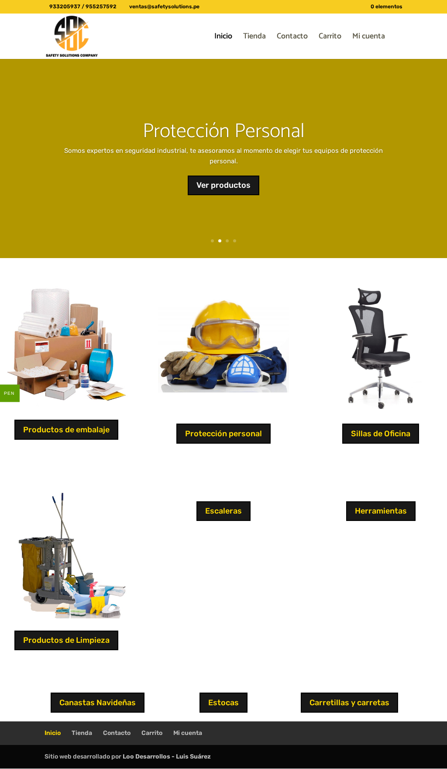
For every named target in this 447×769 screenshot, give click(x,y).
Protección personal (223, 433)
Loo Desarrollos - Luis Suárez (167, 756)
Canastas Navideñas (97, 702)
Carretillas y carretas (349, 702)
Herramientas (381, 511)
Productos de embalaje (66, 430)
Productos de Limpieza (66, 640)
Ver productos (223, 185)
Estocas (223, 702)
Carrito (330, 38)
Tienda (254, 38)
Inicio (223, 38)
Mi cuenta (368, 38)
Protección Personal (224, 131)
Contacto (292, 38)
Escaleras (223, 511)
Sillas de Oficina (380, 433)
